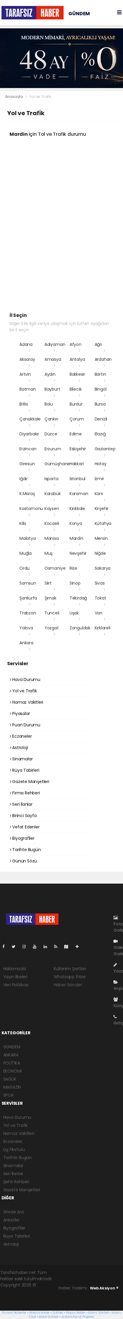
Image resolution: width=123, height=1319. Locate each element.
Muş (48, 553)
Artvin (25, 374)
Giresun (27, 464)
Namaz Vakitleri (27, 702)
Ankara (26, 643)
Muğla (25, 553)
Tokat (100, 598)
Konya (76, 523)
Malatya (27, 538)
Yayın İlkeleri (15, 977)
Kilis (22, 523)
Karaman (79, 494)
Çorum (77, 419)
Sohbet (58, 1312)
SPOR (8, 1095)
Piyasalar (20, 713)
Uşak (74, 613)
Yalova (26, 628)
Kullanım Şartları (70, 969)
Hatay (101, 464)
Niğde (100, 553)
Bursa (100, 404)
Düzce (50, 434)
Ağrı (98, 344)
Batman (27, 389)
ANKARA (11, 1055)
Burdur (76, 404)
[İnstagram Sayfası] (26, 947)
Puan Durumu (25, 725)
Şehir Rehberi (16, 1182)
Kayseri (51, 508)
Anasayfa (14, 96)
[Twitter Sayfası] (16, 947)
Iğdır (23, 479)
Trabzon (27, 613)
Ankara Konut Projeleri (77, 1317)
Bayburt (52, 389)
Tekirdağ (78, 598)
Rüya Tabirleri (25, 770)
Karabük (52, 494)
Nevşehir (78, 553)
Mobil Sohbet (49, 1317)
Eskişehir (78, 449)
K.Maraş (27, 494)
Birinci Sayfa (23, 816)
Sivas (100, 583)
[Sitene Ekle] (80, 947)
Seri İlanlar (22, 804)
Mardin (76, 538)
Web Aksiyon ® (104, 1288)
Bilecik (76, 389)
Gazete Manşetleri (30, 782)
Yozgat (51, 628)
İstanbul (77, 479)
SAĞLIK (9, 1079)
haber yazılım (40, 1297)
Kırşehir (102, 508)
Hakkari (77, 464)
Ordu (24, 568)
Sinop (75, 583)
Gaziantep (105, 449)
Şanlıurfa (28, 598)
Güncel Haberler (14, 1312)
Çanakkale (30, 419)
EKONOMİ (12, 1071)
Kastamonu (31, 508)
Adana (26, 344)
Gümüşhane (57, 464)
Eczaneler (21, 736)
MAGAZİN (12, 1087)
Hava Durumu (25, 679)
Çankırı (51, 419)
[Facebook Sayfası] (6, 947)
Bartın (100, 374)
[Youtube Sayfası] (37, 947)
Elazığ (100, 434)
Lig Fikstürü (14, 1149)
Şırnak (50, 598)
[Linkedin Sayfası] (48, 947)
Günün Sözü (24, 861)
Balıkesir (77, 374)
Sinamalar (22, 759)
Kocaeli (51, 523)
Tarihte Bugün (26, 850)
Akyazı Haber (75, 1312)
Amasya (52, 359)
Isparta (51, 479)
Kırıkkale (77, 508)
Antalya (77, 359)
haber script (12, 1304)
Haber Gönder (68, 985)
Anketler (11, 1220)
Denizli (101, 419)
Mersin (101, 538)
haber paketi (29, 1291)
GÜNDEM (79, 13)
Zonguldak (80, 628)
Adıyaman (54, 344)
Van (98, 613)
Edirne (76, 434)
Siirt (48, 583)
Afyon (76, 344)
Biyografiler (23, 838)
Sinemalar (13, 1166)
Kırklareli (102, 628)
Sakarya (103, 568)
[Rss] (58, 947)
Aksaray (27, 359)
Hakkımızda (14, 969)
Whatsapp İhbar (70, 977)
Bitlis (23, 404)
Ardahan (103, 359)
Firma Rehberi (25, 793)
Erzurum (52, 449)
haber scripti (13, 1297)
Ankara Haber (39, 1312)
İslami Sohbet (98, 1312)
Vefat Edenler (25, 827)
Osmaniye (54, 568)
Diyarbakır (29, 434)
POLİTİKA (11, 1063)
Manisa (51, 538)
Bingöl (101, 389)
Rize (73, 568)
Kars (99, 494)
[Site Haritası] (68, 947)
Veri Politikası (16, 985)
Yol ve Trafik (24, 691)
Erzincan (27, 449)
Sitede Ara (13, 1212)
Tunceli (51, 613)
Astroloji (19, 748)
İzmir (99, 479)
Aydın (50, 374)
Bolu (48, 404)
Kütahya (103, 523)
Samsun (27, 583)
